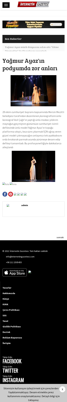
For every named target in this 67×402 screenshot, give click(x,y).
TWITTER (10, 371)
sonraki (60, 237)
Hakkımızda (9, 293)
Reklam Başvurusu (12, 337)
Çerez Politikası (11, 309)
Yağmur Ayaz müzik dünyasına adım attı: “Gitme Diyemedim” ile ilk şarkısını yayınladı (32, 48)
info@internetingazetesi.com (20, 256)
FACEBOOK (12, 361)
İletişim (7, 343)
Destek (6, 332)
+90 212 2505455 (14, 262)
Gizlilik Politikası (12, 326)
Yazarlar (7, 287)
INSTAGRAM (13, 380)
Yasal (5, 321)
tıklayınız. (33, 400)
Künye (6, 298)
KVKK (5, 304)
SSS (5, 315)
